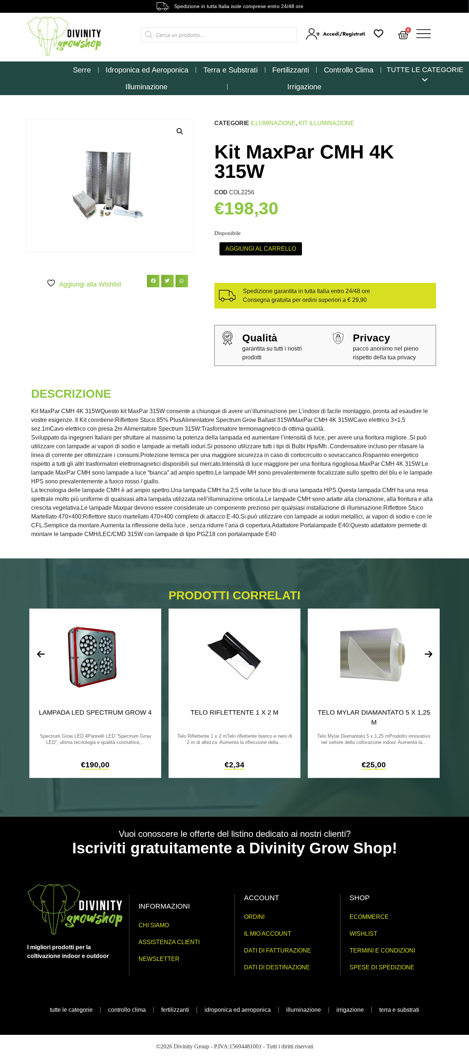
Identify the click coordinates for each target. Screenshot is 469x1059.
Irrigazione (304, 87)
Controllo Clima (348, 70)
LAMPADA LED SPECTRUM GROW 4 (95, 712)
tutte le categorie (71, 1010)
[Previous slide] (40, 654)
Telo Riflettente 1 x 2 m (234, 712)
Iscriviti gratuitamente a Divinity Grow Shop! (234, 848)
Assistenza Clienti (169, 942)
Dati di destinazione (277, 967)
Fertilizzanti (290, 70)
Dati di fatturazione (277, 950)
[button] (180, 131)
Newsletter (159, 959)
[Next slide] (428, 654)
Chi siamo (154, 925)
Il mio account (267, 934)
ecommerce (369, 917)
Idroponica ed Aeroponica (147, 70)
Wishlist (363, 934)
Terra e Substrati (230, 70)
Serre (82, 70)
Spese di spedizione (382, 967)
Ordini (254, 917)
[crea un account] (336, 38)
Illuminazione (146, 87)
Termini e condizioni (382, 950)
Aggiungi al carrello (260, 249)
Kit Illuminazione (326, 123)
